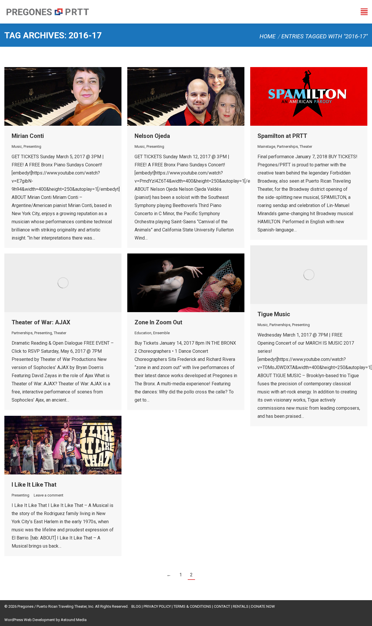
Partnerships (287, 146)
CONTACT (222, 606)
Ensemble (161, 333)
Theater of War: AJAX (41, 322)
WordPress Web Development (29, 620)
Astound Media (74, 620)
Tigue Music (273, 314)
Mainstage (266, 146)
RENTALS (240, 606)
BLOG (136, 606)
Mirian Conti (28, 135)
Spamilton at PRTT (282, 135)
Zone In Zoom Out (158, 322)
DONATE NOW (263, 606)
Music (17, 146)
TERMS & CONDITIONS (192, 606)
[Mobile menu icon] (364, 11)
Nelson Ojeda (152, 135)
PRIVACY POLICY (157, 606)
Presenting (32, 146)
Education (143, 333)
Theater (306, 146)
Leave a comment (48, 495)
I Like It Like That (34, 484)
